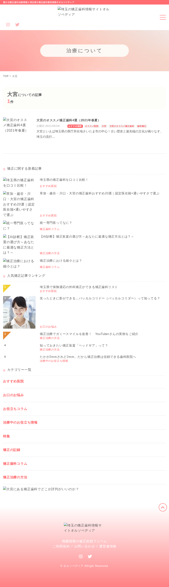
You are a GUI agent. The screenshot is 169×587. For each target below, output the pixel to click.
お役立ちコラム (15, 409)
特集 (6, 436)
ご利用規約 (61, 546)
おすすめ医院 (75, 126)
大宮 (104, 126)
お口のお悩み (13, 395)
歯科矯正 (141, 126)
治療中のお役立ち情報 (20, 422)
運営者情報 (107, 546)
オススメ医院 (92, 126)
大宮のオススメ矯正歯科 (122, 126)
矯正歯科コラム (15, 463)
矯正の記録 (11, 450)
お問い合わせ (84, 546)
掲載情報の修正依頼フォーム (84, 541)
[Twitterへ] (90, 556)
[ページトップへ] (163, 507)
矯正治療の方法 (15, 477)
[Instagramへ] (81, 556)
